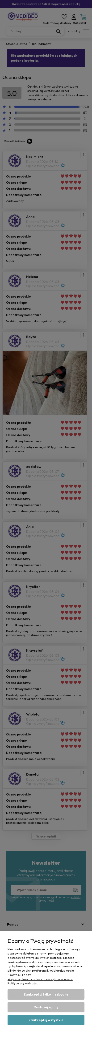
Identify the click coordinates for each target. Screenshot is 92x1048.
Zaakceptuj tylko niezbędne (46, 994)
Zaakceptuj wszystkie (46, 1020)
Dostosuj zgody (46, 1007)
